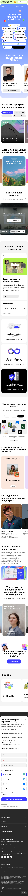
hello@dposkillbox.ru (7, 845)
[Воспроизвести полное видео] (14, 427)
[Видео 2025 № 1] (12, 440)
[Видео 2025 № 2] (16, 440)
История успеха (12, 90)
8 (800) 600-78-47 (7, 839)
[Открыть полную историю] (22, 633)
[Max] (11, 857)
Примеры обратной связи (11, 296)
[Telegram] (5, 857)
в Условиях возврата (17, 389)
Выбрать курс (14, 661)
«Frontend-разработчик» (11, 633)
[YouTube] (8, 857)
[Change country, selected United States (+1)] (4, 760)
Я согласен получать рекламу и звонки (11, 806)
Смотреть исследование (14, 221)
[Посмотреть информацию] (22, 6)
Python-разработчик (10, 138)
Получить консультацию (14, 799)
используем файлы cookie (8, 867)
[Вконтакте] (2, 857)
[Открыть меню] (25, 6)
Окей (23, 892)
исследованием (16, 598)
